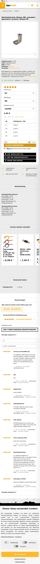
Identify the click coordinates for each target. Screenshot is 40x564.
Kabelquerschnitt (9, 105)
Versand (21, 117)
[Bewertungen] (10, 87)
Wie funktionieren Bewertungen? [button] (19, 330)
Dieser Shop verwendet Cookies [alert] (20, 508)
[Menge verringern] (6, 142)
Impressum (18, 537)
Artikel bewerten (11, 309)
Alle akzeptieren (20, 554)
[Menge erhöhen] (29, 142)
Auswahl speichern (20, 559)
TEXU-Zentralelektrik (30, 76)
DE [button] (4, 1)
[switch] (6, 542)
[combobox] (20, 93)
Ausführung (8, 89)
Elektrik (11, 66)
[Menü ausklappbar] (2, 5)
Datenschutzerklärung (7, 537)
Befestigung (8, 97)
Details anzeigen (20, 562)
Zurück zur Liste (7, 11)
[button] (28, 5)
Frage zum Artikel (15, 160)
